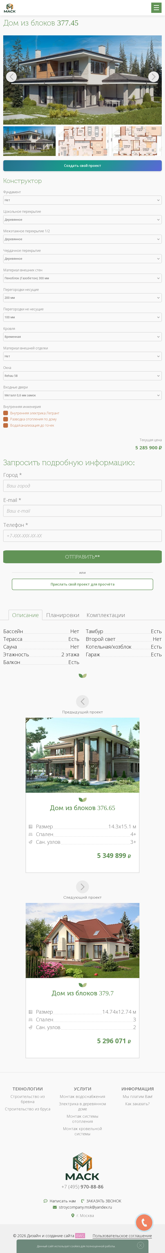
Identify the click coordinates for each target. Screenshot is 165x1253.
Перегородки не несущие (23, 309)
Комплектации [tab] (106, 615)
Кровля (9, 328)
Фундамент (12, 192)
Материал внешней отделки (25, 348)
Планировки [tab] (62, 615)
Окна (7, 367)
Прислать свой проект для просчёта (83, 584)
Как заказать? (137, 1103)
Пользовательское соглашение (122, 1235)
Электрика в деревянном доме (82, 1106)
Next (153, 76)
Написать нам (63, 1200)
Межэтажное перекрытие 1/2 (26, 231)
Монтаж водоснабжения (82, 1096)
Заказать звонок (103, 1200)
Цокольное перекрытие (22, 211)
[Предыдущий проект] (82, 701)
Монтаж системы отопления (82, 1119)
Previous (11, 76)
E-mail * (12, 499)
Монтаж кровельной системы (82, 1131)
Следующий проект (82, 897)
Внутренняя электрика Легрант (34, 413)
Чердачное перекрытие (22, 250)
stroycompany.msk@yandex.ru (85, 1207)
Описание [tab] (25, 615)
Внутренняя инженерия (22, 406)
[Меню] (156, 8)
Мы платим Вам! (137, 1096)
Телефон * (15, 524)
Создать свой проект (82, 165)
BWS (80, 1235)
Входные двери (15, 387)
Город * (12, 474)
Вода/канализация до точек (32, 426)
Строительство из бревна (28, 1099)
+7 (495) (82, 1186)
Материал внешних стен (22, 270)
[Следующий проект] (82, 886)
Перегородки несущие (21, 289)
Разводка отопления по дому (33, 419)
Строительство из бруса (27, 1108)
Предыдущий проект (82, 712)
